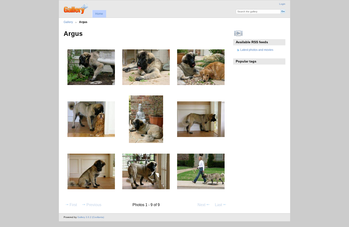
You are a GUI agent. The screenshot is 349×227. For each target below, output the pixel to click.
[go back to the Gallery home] (76, 8)
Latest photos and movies (256, 49)
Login (282, 4)
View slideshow (238, 33)
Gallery (68, 22)
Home (99, 13)
